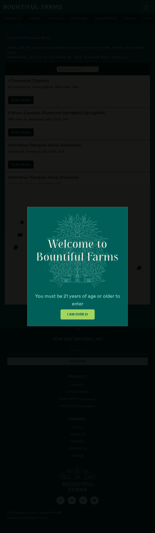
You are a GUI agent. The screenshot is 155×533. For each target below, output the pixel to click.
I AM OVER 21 (77, 314)
